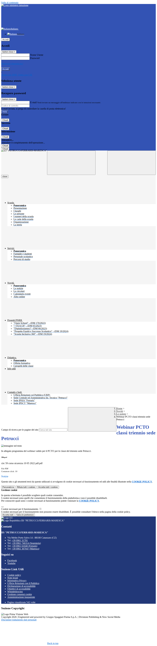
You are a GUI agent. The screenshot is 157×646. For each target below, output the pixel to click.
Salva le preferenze (25, 515)
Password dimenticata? (12, 63)
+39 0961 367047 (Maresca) (25, 548)
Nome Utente (36, 55)
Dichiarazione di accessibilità (21, 586)
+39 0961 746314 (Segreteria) (26, 543)
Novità (119, 411)
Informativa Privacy (17, 580)
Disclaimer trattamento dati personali (18, 619)
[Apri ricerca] (131, 163)
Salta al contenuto (9, 2)
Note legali (12, 577)
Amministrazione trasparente (21, 597)
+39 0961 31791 (20, 540)
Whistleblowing (15, 591)
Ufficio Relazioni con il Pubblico (23, 583)
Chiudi (5, 120)
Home (119, 408)
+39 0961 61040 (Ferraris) (24, 546)
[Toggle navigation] (71, 163)
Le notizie (121, 414)
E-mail (33, 102)
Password (35, 58)
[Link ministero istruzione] (14, 5)
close (4, 176)
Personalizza (8, 487)
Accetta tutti (48, 487)
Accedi (5, 39)
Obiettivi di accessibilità (18, 589)
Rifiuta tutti (26, 487)
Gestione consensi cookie (19, 594)
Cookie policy (14, 575)
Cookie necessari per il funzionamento (20, 509)
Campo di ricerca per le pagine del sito (19, 429)
